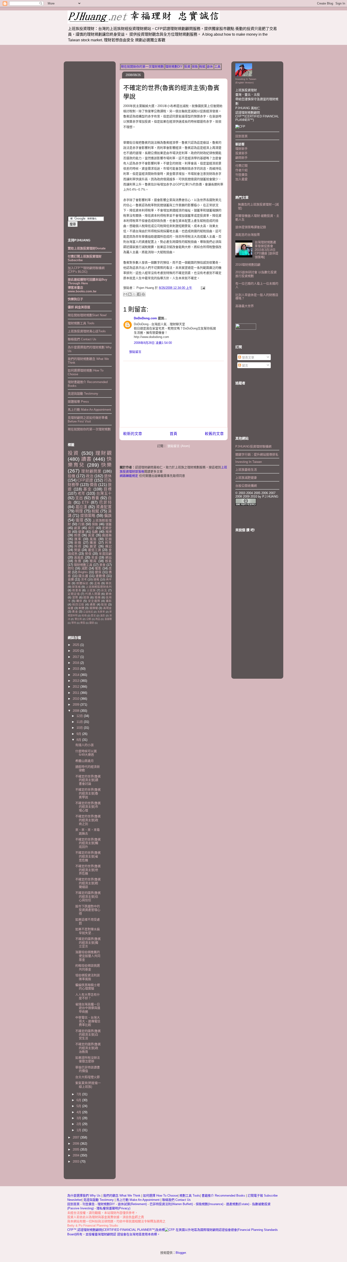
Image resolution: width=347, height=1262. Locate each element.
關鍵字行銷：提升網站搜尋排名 (256, 454)
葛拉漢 (81, 507)
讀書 (86, 459)
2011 (76, 693)
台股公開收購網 (246, 485)
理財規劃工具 (83, 565)
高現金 (107, 608)
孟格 (97, 583)
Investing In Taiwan (248, 462)
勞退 (77, 550)
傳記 (108, 546)
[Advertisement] (173, 394)
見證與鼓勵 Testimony (83, 393)
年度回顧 (105, 553)
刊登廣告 (241, 174)
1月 (79, 1130)
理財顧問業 (91, 471)
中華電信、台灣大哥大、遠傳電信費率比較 (87, 1021)
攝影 (109, 600)
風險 (93, 539)
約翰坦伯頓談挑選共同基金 (87, 967)
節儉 (109, 593)
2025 (76, 645)
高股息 (79, 557)
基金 (87, 489)
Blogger (181, 1252)
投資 (187, 66)
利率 (108, 542)
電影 (98, 568)
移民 (109, 583)
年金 (94, 557)
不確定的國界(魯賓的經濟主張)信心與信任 (88, 896)
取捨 (104, 604)
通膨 (93, 604)
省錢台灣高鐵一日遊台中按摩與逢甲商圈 (87, 1007)
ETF (85, 502)
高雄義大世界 (244, 306)
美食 (102, 565)
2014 (76, 675)
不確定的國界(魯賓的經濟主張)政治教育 (88, 1047)
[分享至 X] (134, 294)
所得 (77, 546)
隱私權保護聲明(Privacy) (113, 1208)
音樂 (71, 579)
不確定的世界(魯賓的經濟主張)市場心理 (88, 806)
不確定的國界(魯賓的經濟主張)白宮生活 (88, 1034)
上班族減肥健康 (246, 477)
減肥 (84, 568)
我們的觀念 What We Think (122, 1195)
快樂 (106, 465)
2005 (76, 1149)
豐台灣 (78, 619)
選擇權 (93, 608)
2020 (76, 650)
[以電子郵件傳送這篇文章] (125, 294)
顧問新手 (241, 157)
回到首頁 (241, 136)
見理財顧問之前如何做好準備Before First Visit (88, 419)
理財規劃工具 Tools (81, 323)
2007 (76, 1137)
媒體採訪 (82, 583)
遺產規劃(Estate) (237, 1204)
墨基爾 (108, 619)
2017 (76, 657)
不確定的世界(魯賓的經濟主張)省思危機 (88, 856)
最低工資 (94, 550)
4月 (79, 1112)
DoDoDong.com (145, 318)
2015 (76, 668)
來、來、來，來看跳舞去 (87, 831)
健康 (81, 531)
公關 (88, 619)
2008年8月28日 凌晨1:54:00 (153, 343)
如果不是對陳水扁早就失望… (87, 931)
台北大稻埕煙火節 (87, 1077)
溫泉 (102, 615)
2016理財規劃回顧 (247, 264)
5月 (79, 1106)
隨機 (98, 597)
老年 (81, 493)
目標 (108, 489)
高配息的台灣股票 (247, 234)
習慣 (75, 597)
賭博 (109, 531)
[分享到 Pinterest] (143, 294)
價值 (93, 485)
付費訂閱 (241, 165)
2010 (76, 698)
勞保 (88, 553)
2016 (76, 663)
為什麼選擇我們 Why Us (84, 1195)
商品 (97, 619)
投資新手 (241, 153)
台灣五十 (104, 493)
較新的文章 (132, 434)
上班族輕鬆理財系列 (99, 586)
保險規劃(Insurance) (209, 1204)
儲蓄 (109, 524)
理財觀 (103, 453)
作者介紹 (241, 170)
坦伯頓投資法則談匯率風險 (87, 977)
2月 (79, 1124)
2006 (76, 1143)
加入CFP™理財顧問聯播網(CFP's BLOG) (86, 269)
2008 (76, 710)
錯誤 (86, 597)
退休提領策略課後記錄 (250, 227)
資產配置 (104, 507)
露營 (91, 623)
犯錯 (108, 539)
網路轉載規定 (129, 476)
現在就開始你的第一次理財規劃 (142, 66)
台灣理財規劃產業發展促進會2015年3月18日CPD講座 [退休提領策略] (266, 249)
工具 (217, 66)
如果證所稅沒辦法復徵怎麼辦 (87, 1059)
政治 (89, 476)
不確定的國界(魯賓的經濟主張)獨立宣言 (88, 942)
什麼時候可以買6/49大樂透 (86, 753)
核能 (108, 561)
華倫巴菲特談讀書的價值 (87, 1069)
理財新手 (241, 148)
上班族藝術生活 (246, 469)
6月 (79, 1100)
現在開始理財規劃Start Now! (87, 315)
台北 (104, 590)
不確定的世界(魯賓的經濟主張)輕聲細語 (88, 883)
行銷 (81, 524)
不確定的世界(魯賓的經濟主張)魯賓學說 (88, 793)
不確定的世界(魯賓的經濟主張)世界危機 (88, 869)
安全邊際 (94, 600)
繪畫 (70, 608)
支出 (79, 498)
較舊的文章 (214, 434)
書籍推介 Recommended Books (224, 1195)
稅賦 (202, 66)
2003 (76, 1161)
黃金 (75, 611)
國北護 (83, 576)
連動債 (100, 576)
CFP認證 (85, 480)
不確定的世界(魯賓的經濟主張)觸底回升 (88, 843)
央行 (91, 528)
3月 (79, 1118)
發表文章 (247, 357)
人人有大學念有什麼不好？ (87, 996)
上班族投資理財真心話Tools (87, 331)
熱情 (77, 535)
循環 (80, 520)
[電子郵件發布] (202, 288)
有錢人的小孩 (84, 745)
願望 (93, 546)
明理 (79, 511)
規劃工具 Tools (189, 1195)
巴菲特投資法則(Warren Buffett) (171, 1204)
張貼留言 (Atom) (178, 446)
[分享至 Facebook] (138, 294)
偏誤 (108, 516)
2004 (76, 1155)
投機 (71, 476)
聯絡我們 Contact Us (82, 339)
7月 (79, 1094)
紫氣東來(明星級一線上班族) (88, 1084)
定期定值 (74, 593)
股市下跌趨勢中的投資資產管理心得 (87, 909)
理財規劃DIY (174, 66)
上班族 (91, 590)
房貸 (91, 535)
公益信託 (88, 611)
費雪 (82, 623)
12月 (80, 716)
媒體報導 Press (78, 401)
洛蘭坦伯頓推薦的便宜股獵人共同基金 (87, 955)
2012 (76, 686)
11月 (80, 722)
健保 (98, 572)
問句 (71, 568)
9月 (79, 734)
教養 (95, 498)
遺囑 (96, 579)
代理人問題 (92, 593)
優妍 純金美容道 (79, 307)
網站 (108, 557)
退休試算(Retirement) (132, 1204)
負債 (77, 561)
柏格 (84, 615)
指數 (95, 531)
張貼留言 (135, 352)
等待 (73, 623)
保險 (195, 66)
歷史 (93, 615)
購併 (79, 600)
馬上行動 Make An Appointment (89, 409)
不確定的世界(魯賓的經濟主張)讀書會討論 (88, 780)
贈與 (93, 561)
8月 (79, 740)
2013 (76, 680)
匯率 (77, 539)
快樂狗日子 (75, 299)
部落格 (76, 586)
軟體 (81, 608)
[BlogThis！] (129, 294)
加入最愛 (241, 179)
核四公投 (78, 604)
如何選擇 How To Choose (160, 1195)
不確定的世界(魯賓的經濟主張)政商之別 (88, 819)
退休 (210, 66)
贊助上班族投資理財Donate (87, 248)
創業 (77, 528)
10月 (80, 727)
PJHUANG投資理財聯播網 (253, 446)
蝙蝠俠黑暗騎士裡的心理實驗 (87, 986)
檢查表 (76, 590)
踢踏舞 (107, 535)
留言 (244, 365)
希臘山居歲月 (84, 761)
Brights (83, 572)
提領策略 (88, 516)
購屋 (93, 542)
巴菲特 (105, 502)
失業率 (101, 611)
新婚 (77, 542)
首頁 (173, 434)
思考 (84, 579)
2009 (76, 704)
